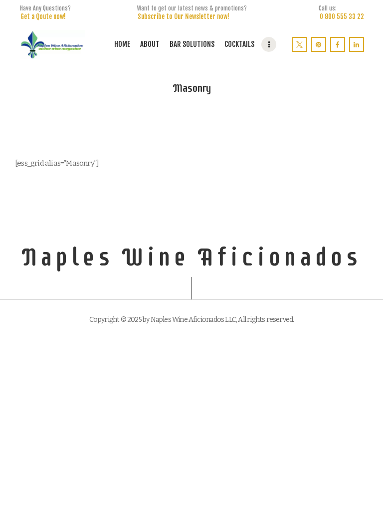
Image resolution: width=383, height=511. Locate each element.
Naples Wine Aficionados (191, 257)
